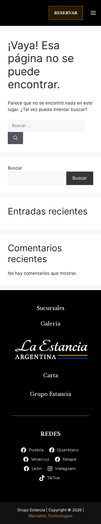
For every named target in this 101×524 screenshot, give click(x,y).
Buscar (15, 168)
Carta (50, 375)
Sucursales (50, 308)
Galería (50, 324)
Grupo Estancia (50, 394)
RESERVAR (65, 12)
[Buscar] (15, 138)
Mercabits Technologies (50, 515)
